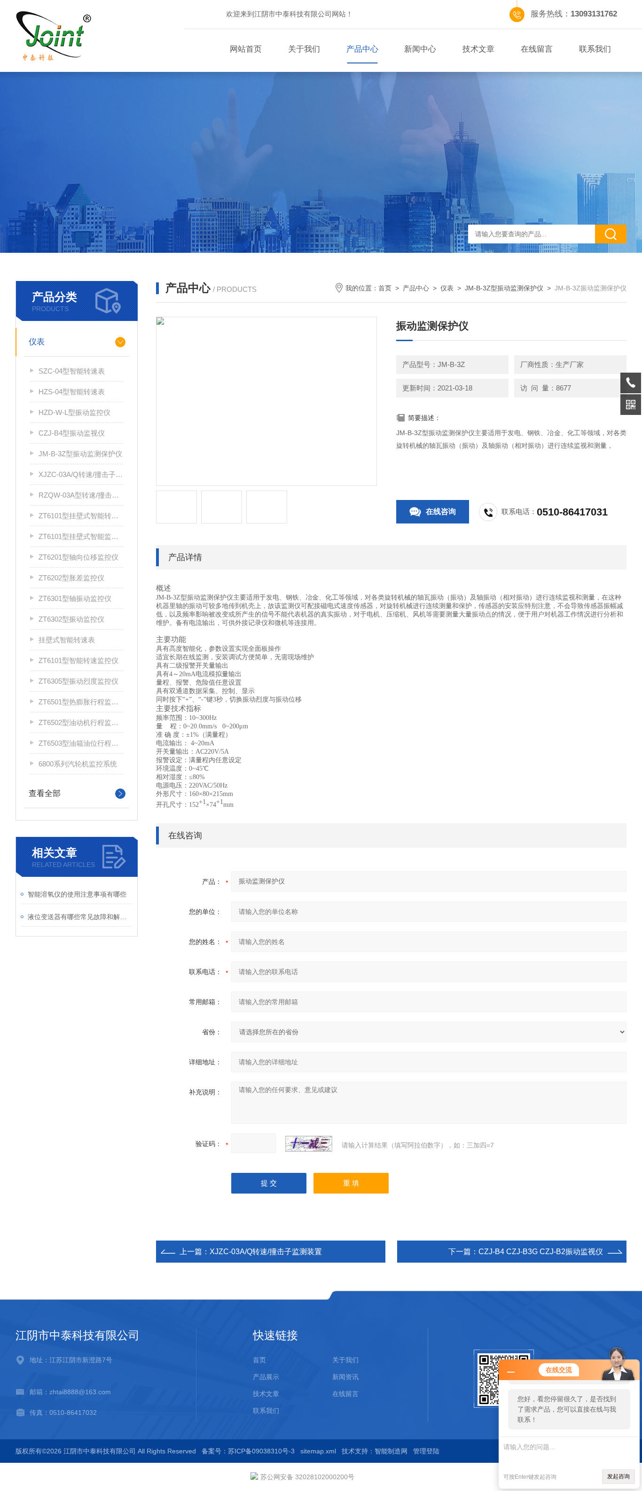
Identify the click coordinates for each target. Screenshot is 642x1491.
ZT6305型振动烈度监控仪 (78, 681)
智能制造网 (391, 1451)
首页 (384, 288)
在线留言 (537, 49)
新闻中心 (420, 49)
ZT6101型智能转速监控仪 (78, 660)
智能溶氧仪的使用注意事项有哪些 (77, 894)
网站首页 (246, 49)
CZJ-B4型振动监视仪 (72, 433)
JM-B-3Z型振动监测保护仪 (80, 454)
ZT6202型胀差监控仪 (71, 578)
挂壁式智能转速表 (67, 640)
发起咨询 (618, 1476)
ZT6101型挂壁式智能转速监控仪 (81, 516)
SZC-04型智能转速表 (72, 371)
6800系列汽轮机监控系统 (78, 764)
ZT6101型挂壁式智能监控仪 (81, 536)
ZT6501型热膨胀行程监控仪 (81, 702)
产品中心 (362, 49)
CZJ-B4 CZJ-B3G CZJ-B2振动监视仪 (540, 1252)
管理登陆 (426, 1451)
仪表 (37, 341)
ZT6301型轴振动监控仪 (75, 598)
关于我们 (304, 49)
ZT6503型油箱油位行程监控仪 (81, 743)
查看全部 (45, 793)
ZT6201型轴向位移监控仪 (78, 557)
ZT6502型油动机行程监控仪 (81, 722)
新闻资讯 (345, 1377)
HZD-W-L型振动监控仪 (74, 412)
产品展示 (266, 1377)
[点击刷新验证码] (308, 1144)
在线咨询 (441, 511)
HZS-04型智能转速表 (72, 392)
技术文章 (478, 49)
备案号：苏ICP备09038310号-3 (248, 1451)
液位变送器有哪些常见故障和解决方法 (80, 917)
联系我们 (595, 49)
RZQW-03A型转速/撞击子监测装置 (81, 495)
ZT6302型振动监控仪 (71, 619)
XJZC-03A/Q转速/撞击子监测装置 (81, 474)
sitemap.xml (318, 1451)
